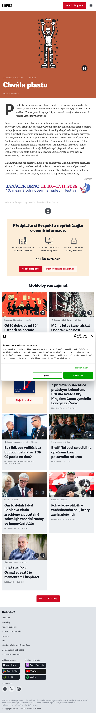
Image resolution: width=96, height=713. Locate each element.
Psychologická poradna (13, 320)
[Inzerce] (48, 188)
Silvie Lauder (56, 462)
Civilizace (7, 77)
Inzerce (5, 636)
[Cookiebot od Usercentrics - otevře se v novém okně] (76, 336)
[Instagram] (19, 691)
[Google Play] (11, 671)
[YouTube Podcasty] (35, 671)
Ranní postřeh (12, 563)
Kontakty (6, 622)
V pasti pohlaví (56, 442)
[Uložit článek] (85, 68)
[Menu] (91, 5)
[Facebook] (5, 691)
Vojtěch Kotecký (10, 93)
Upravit (46, 375)
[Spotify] (35, 677)
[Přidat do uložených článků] (42, 312)
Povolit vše (78, 375)
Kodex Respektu (9, 627)
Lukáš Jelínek (9, 582)
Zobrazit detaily (81, 368)
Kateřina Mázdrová (58, 519)
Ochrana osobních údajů (13, 650)
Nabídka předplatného (12, 631)
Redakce (6, 618)
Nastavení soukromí (11, 654)
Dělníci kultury (67, 320)
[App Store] (11, 665)
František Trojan (24, 462)
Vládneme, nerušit (21, 442)
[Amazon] (11, 677)
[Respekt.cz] (7, 5)
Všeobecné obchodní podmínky (16, 645)
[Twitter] (12, 691)
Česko (6, 500)
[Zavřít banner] (92, 336)
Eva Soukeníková (10, 462)
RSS (4, 641)
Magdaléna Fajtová (58, 408)
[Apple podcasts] (35, 665)
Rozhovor (54, 500)
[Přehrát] (36, 312)
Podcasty (57, 320)
